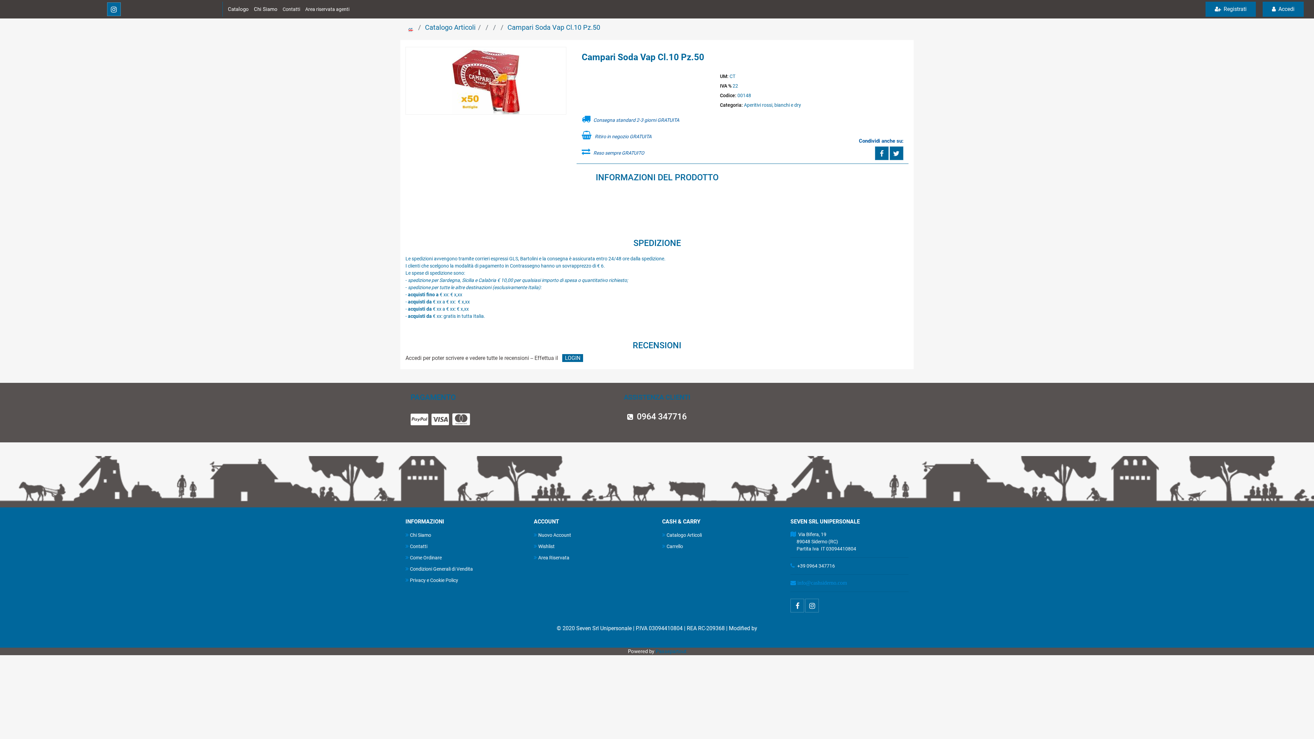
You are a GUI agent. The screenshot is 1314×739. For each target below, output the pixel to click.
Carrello (675, 546)
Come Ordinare (426, 557)
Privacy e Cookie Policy (434, 580)
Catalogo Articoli (450, 27)
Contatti (291, 9)
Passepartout (671, 651)
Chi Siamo (266, 9)
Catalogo (238, 9)
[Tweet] (896, 153)
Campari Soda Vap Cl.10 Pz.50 (553, 27)
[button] (486, 81)
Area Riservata (553, 557)
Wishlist (546, 546)
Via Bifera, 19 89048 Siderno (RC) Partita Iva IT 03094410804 (823, 542)
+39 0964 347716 (816, 566)
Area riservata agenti (327, 9)
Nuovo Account (554, 535)
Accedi (1285, 9)
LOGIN (572, 358)
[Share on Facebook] (882, 153)
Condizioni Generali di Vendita (441, 569)
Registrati (1234, 9)
